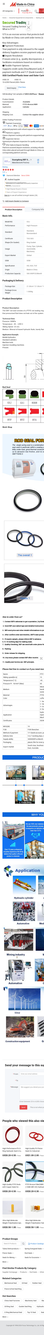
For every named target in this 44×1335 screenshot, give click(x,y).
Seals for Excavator (32, 1257)
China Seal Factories (12, 1300)
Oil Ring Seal (9, 1306)
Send (23, 1107)
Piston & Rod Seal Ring (13, 1289)
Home (4, 18)
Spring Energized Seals (33, 1248)
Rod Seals (28, 1253)
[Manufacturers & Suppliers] (22, 4)
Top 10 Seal (31, 1312)
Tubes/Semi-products (10, 1248)
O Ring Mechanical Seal (13, 1312)
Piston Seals (7, 1253)
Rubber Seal (36, 1283)
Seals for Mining (8, 1257)
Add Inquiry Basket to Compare (17, 201)
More (4, 1317)
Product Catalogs (37, 1243)
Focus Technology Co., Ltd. (31, 1325)
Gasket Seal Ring (25, 1306)
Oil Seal (24, 1283)
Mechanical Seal (10, 1283)
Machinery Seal (30, 1300)
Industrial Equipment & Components (21, 18)
